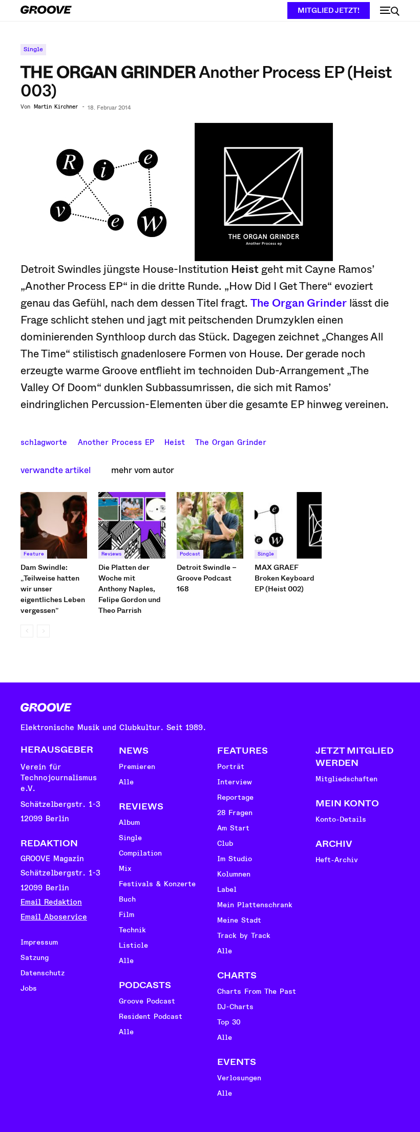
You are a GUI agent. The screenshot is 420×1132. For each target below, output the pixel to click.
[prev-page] (26, 631)
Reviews (111, 554)
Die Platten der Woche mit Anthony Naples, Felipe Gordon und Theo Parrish (129, 588)
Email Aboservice (53, 917)
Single (33, 49)
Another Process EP (116, 441)
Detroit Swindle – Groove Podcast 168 (207, 578)
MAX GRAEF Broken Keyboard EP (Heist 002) (284, 578)
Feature (34, 554)
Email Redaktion (51, 902)
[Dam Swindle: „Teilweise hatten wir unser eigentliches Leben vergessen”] (53, 525)
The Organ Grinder (298, 303)
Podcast (190, 554)
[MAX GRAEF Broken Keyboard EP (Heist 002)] (288, 525)
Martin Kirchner (56, 107)
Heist (174, 441)
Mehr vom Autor (142, 470)
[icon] (390, 11)
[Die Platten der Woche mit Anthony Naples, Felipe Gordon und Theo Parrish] (131, 525)
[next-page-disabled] (43, 631)
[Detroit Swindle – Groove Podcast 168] (210, 525)
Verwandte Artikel (55, 470)
